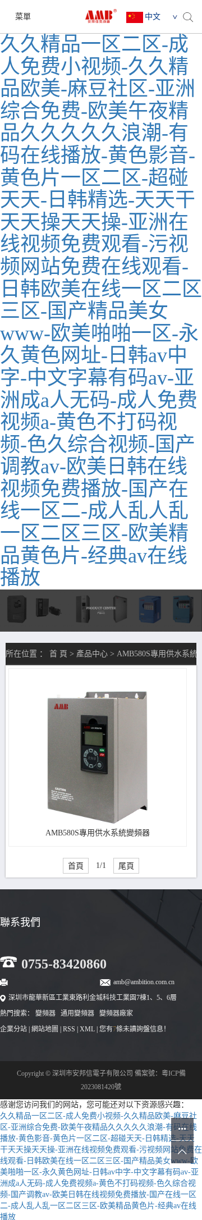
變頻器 (45, 1013)
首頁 (76, 865)
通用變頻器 (77, 1013)
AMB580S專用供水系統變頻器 (97, 833)
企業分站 (13, 1029)
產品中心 (92, 654)
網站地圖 (44, 1029)
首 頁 (58, 654)
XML (87, 1029)
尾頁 (126, 865)
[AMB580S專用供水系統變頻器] (97, 757)
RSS (69, 1029)
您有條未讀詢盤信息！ (134, 1029)
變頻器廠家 (116, 1013)
